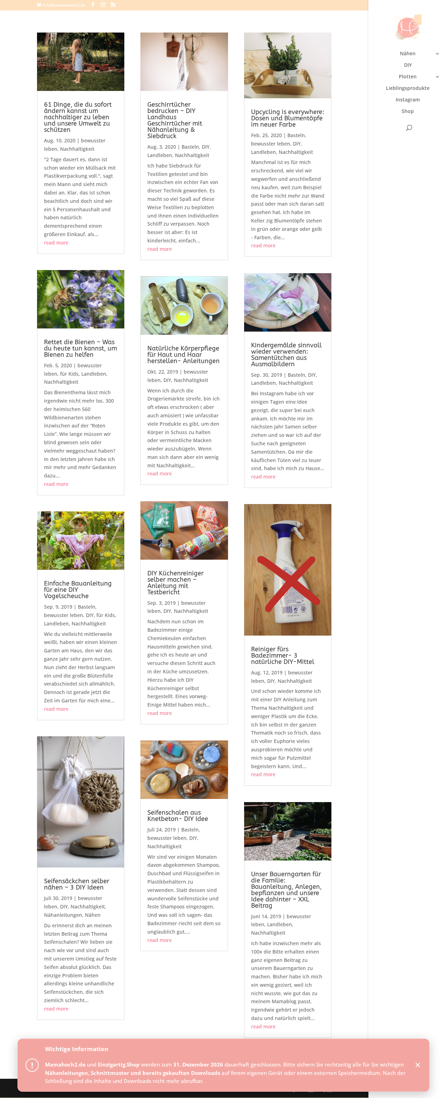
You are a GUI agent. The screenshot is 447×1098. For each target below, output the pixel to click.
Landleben (93, 373)
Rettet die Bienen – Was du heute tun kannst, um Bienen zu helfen (80, 348)
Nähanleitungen (63, 915)
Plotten (408, 77)
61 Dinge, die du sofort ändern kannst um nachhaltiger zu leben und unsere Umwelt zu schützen (78, 117)
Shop (408, 111)
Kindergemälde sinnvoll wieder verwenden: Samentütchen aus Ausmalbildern (286, 354)
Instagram (408, 100)
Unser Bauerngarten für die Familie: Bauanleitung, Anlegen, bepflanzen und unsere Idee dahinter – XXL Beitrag (286, 889)
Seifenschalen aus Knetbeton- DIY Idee (177, 816)
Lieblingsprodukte (408, 88)
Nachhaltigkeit (77, 149)
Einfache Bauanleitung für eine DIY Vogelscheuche (78, 590)
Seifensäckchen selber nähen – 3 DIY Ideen (76, 884)
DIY (408, 65)
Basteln (86, 606)
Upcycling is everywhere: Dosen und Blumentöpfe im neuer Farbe (287, 118)
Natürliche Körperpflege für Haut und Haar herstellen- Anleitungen (183, 355)
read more (56, 242)
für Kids (69, 373)
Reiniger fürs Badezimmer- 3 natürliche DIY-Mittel (282, 655)
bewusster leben (63, 615)
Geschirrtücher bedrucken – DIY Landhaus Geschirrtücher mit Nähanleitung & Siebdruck (174, 120)
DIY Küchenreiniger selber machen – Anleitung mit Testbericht (175, 582)
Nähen (408, 54)
